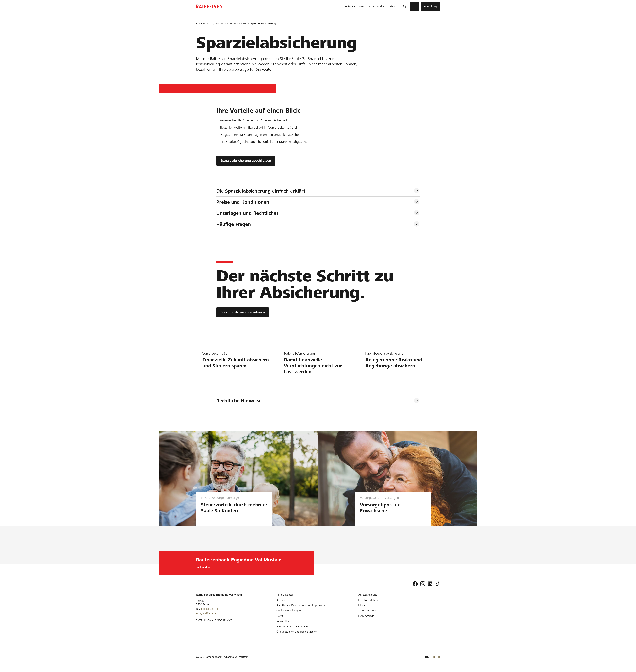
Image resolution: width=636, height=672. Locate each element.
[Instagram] (422, 583)
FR (433, 656)
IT (439, 656)
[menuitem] (355, 6)
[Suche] (404, 6)
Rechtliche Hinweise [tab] (239, 401)
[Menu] (414, 6)
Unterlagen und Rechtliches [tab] (247, 213)
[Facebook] (415, 583)
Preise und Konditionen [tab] (242, 202)
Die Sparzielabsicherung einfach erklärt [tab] (260, 191)
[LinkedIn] (430, 583)
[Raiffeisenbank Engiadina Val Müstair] (209, 6)
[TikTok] (437, 583)
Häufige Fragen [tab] (233, 224)
